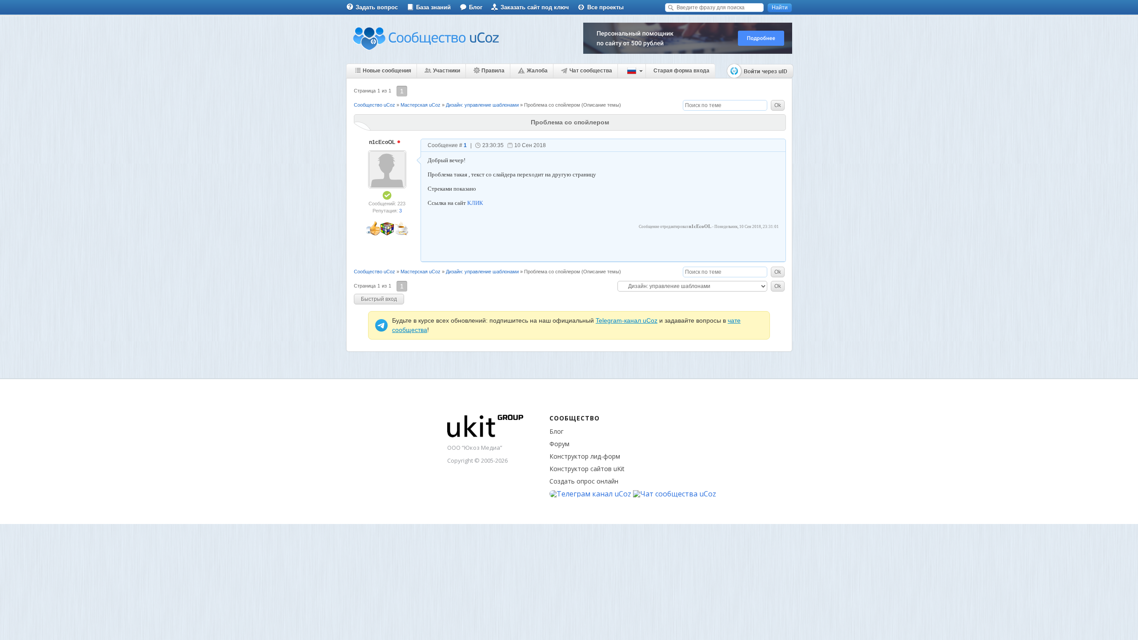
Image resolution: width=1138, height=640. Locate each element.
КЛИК (475, 203)
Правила (493, 71)
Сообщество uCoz (374, 105)
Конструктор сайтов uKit (587, 468)
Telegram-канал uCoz (626, 320)
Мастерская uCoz (421, 105)
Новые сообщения (387, 71)
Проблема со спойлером (552, 105)
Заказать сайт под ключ (535, 7)
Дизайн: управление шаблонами (482, 105)
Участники (446, 71)
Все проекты (605, 7)
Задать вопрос (377, 7)
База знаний (433, 7)
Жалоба (537, 71)
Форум (559, 444)
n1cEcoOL (383, 142)
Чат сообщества (590, 71)
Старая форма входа (681, 71)
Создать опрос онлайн (583, 481)
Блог (475, 7)
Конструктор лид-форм (584, 456)
